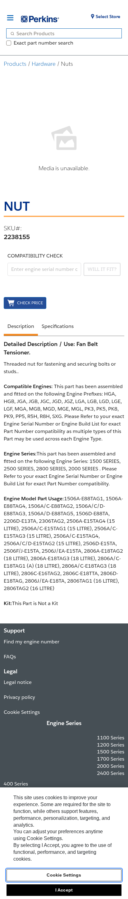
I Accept (64, 889)
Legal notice (18, 682)
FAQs (10, 656)
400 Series (16, 784)
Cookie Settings (64, 875)
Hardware (44, 63)
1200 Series (110, 745)
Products (15, 63)
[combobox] (62, 33)
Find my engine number (31, 641)
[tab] (21, 327)
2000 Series (110, 766)
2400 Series (110, 773)
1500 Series (110, 751)
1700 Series (110, 759)
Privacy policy (19, 697)
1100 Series (110, 737)
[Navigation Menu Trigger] (10, 18)
